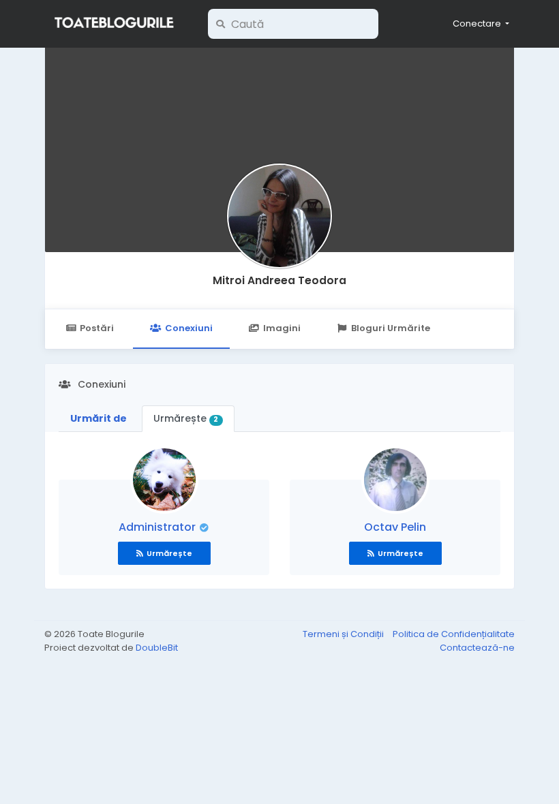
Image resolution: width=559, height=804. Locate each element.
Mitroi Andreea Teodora (279, 280)
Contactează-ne (477, 647)
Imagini (282, 328)
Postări (97, 328)
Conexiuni (189, 328)
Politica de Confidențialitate (454, 634)
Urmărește (185, 418)
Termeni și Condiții (344, 634)
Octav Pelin (395, 527)
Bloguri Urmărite (390, 328)
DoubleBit (157, 647)
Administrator (158, 527)
